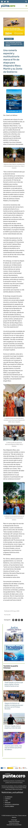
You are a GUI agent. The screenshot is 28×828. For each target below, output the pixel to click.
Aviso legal (14, 819)
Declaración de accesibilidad (14, 824)
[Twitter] (5, 1)
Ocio (21, 44)
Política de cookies (14, 823)
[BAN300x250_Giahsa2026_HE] (14, 634)
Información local (15, 44)
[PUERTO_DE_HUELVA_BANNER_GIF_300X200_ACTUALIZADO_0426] (14, 101)
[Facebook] (2, 1)
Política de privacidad (14, 821)
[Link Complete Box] (14, 679)
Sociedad (8, 45)
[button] (26, 2)
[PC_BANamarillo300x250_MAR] (14, 26)
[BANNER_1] (14, 652)
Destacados (12, 42)
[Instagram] (8, 1)
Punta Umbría (9, 38)
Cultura (7, 42)
